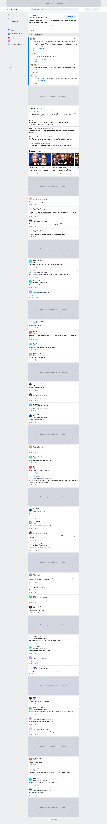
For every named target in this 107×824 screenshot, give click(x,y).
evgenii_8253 (34, 128)
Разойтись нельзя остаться (45, 111)
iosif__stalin (33, 136)
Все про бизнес (39, 385)
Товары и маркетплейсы (42, 292)
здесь (42, 78)
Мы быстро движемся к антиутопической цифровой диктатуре (51, 139)
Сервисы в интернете (41, 17)
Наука (37, 523)
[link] (40, 164)
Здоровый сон (39, 587)
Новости (38, 575)
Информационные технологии (44, 345)
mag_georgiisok (34, 143)
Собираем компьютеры (42, 478)
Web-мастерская (41, 770)
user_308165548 (34, 111)
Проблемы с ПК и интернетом (44, 209)
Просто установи (41, 136)
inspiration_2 (34, 120)
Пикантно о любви (41, 511)
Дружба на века (40, 658)
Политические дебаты (43, 128)
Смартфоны (39, 231)
